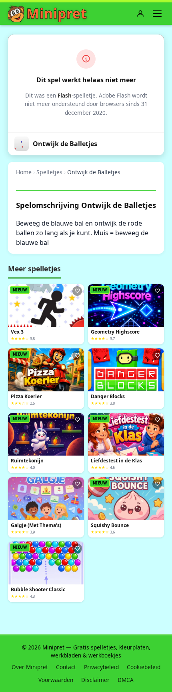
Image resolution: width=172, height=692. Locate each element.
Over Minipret (30, 667)
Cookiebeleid (143, 667)
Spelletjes (49, 172)
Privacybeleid (101, 667)
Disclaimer (95, 680)
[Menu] (157, 13)
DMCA (126, 680)
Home (24, 172)
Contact (66, 667)
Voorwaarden (55, 680)
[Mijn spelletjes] (140, 13)
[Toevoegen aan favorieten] (77, 291)
